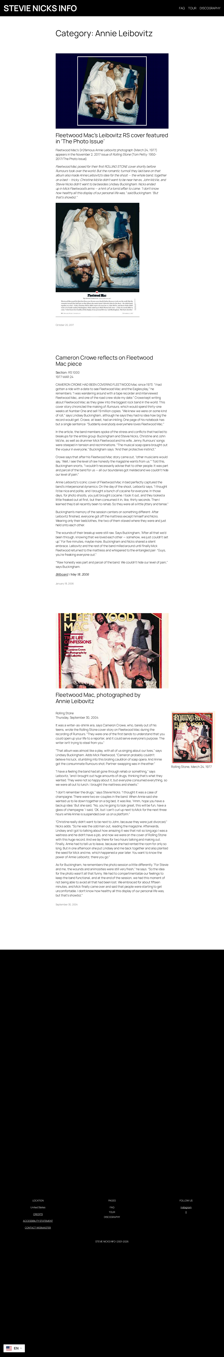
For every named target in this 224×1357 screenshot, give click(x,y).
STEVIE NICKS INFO (40, 8)
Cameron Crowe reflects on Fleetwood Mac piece (104, 361)
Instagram (186, 1207)
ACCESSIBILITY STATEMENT (38, 1220)
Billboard (62, 574)
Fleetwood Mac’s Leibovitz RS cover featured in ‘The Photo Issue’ (112, 138)
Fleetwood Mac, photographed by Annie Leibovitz (98, 698)
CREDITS (38, 1214)
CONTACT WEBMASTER (38, 1227)
